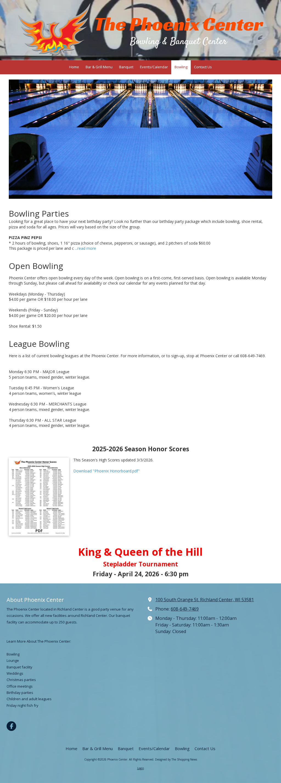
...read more (85, 248)
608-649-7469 (185, 609)
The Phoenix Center (178, 24)
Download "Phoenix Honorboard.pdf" (106, 470)
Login (140, 768)
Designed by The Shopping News (176, 759)
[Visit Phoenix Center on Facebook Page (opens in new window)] (11, 726)
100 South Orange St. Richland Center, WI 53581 (204, 600)
